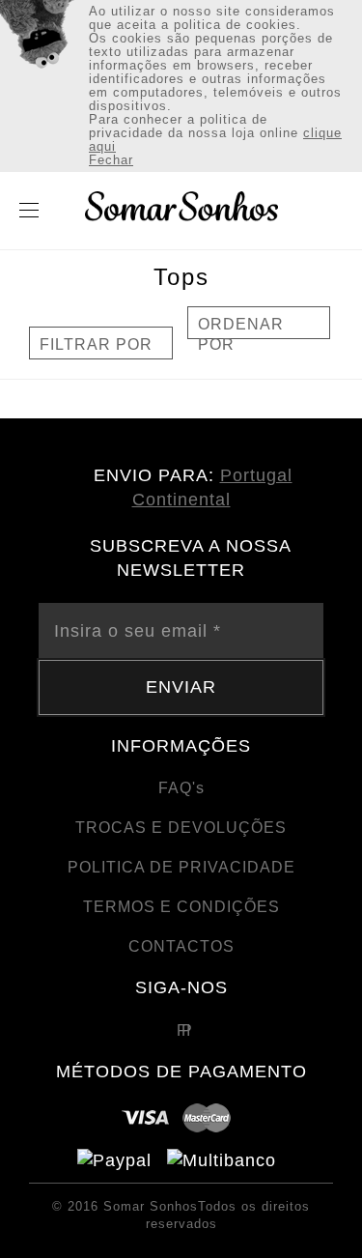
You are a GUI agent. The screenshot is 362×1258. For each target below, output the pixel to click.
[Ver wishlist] (301, 212)
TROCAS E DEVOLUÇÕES (181, 827)
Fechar (111, 160)
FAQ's (181, 788)
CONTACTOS (181, 946)
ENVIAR (181, 687)
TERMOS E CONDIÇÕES (181, 907)
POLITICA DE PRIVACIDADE (181, 867)
